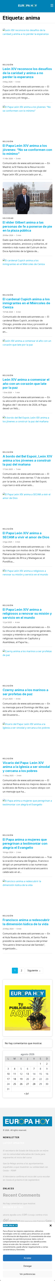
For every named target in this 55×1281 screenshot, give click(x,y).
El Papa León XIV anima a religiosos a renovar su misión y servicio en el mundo (27, 613)
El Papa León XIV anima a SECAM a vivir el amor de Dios (26, 535)
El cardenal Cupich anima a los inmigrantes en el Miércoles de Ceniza (26, 303)
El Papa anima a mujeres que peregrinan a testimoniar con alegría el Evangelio (25, 843)
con (24, 1214)
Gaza (48, 1220)
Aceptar (27, 1258)
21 (34, 1079)
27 (27, 1084)
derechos (14, 1220)
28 (34, 1084)
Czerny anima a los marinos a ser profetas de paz (25, 692)
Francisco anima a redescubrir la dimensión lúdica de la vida (26, 922)
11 (14, 1073)
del (6, 1220)
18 (14, 1079)
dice (22, 1221)
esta (34, 1221)
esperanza (29, 1221)
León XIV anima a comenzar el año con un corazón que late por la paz (26, 384)
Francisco (41, 1221)
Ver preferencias (27, 1274)
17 (8, 1079)
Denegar (27, 1266)
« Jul (26, 1093)
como (19, 1214)
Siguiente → (34, 970)
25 (14, 1084)
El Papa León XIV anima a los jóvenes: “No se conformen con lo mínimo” (27, 150)
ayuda (13, 1214)
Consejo (31, 1214)
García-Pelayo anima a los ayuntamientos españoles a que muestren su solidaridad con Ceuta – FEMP (25, 1167)
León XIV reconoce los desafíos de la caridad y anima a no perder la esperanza (27, 73)
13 (27, 1073)
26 (21, 1084)
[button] (50, 1225)
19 (21, 1079)
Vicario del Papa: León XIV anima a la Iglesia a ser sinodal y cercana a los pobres (26, 767)
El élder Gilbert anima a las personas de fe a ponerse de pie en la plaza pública (27, 226)
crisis (45, 1214)
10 (8, 1073)
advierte (6, 1215)
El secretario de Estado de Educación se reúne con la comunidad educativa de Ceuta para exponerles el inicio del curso (25, 1154)
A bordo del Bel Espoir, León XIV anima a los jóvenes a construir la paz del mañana (27, 460)
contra (38, 1214)
